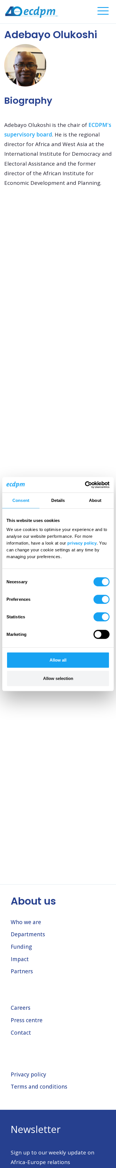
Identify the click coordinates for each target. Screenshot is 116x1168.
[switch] (101, 599)
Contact (21, 1032)
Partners (22, 971)
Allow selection (58, 678)
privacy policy (82, 542)
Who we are (26, 922)
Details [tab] (58, 500)
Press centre (27, 1020)
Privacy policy (28, 1074)
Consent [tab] (20, 500)
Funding (21, 946)
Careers (20, 1007)
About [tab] (95, 500)
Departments (28, 934)
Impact (20, 959)
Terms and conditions (39, 1086)
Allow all (58, 659)
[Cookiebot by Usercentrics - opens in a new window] (85, 484)
